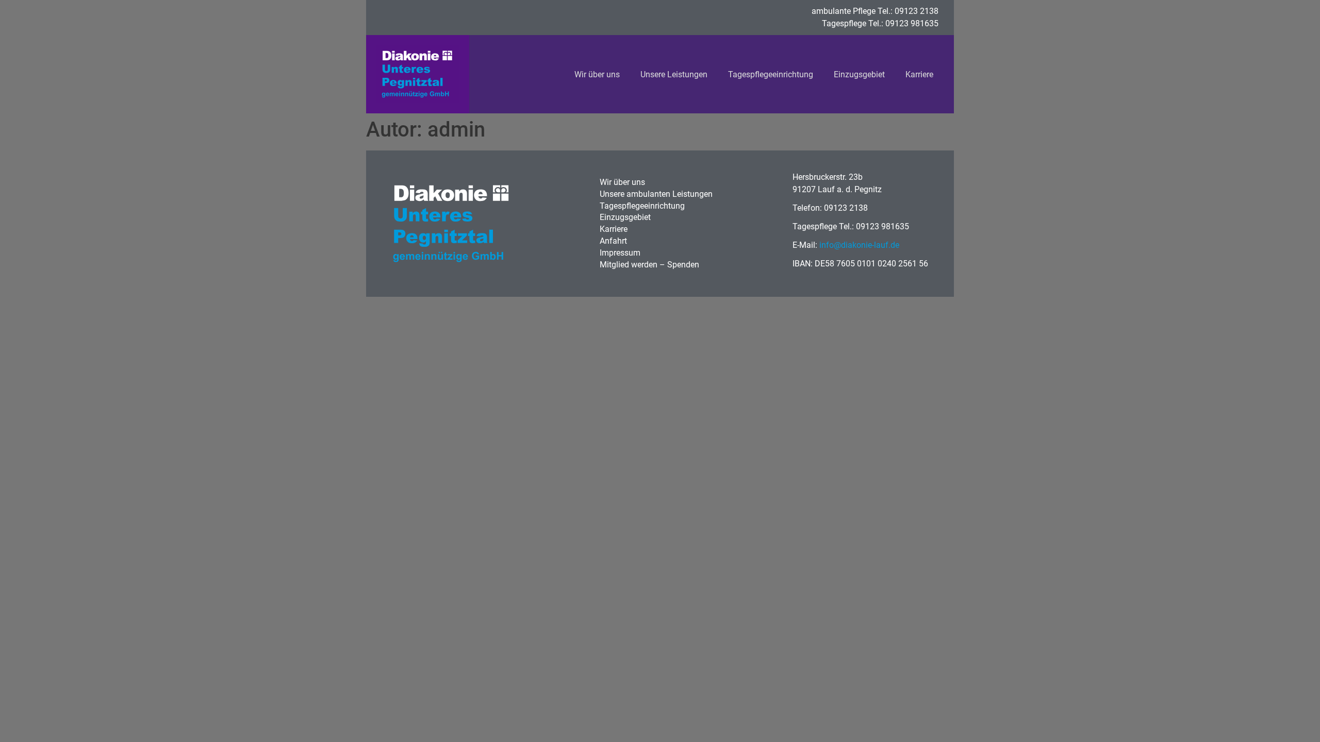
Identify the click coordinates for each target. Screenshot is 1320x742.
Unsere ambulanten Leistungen (656, 194)
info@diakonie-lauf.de (859, 245)
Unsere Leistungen (673, 74)
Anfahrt (613, 241)
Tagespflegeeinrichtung (770, 74)
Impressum (620, 253)
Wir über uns (597, 74)
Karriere (919, 74)
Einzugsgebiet (859, 74)
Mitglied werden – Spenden (649, 264)
